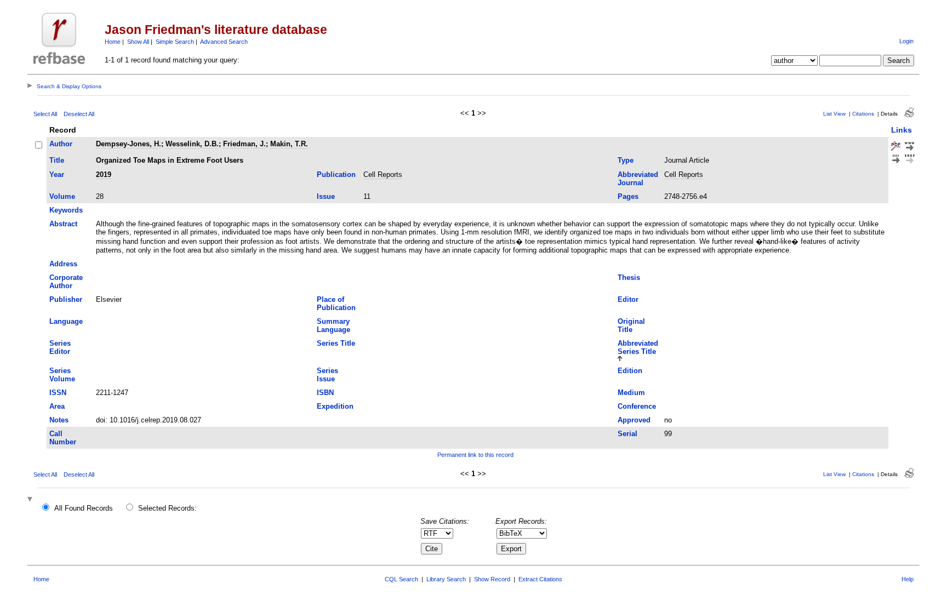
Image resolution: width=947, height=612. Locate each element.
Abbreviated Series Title (638, 347)
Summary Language (333, 325)
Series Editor (60, 347)
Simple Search (175, 41)
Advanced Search (224, 41)
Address (63, 264)
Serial (627, 434)
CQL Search (401, 579)
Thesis (629, 277)
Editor (628, 299)
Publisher (65, 299)
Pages (628, 196)
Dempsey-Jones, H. (128, 144)
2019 (103, 174)
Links (901, 129)
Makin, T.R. (289, 144)
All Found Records (83, 508)
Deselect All (79, 114)
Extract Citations (540, 579)
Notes (59, 420)
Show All (138, 41)
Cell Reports (382, 174)
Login (906, 41)
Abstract (63, 224)
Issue (326, 196)
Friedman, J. (244, 144)
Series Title (336, 343)
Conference (637, 406)
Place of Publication (336, 303)
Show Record (492, 579)
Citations (863, 114)
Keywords (66, 210)
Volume (62, 196)
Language (66, 321)
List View (834, 114)
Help (908, 579)
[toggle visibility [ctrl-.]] (31, 500)
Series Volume (62, 375)
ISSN (57, 392)
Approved (634, 420)
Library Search (446, 579)
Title (56, 160)
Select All (45, 114)
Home (113, 41)
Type (626, 160)
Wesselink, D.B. (192, 144)
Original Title (631, 325)
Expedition (335, 406)
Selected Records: (167, 508)
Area (57, 406)
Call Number (62, 438)
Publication (336, 174)
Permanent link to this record (475, 454)
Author (60, 144)
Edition (630, 371)
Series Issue (327, 375)
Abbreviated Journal (638, 178)
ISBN (325, 392)
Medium (631, 392)
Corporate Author (66, 281)
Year (56, 174)
